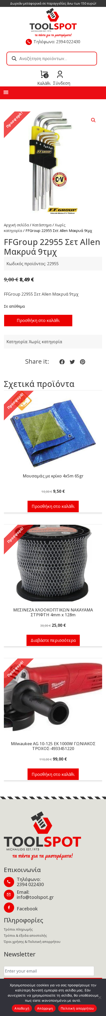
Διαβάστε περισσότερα (53, 640)
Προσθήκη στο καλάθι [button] (53, 506)
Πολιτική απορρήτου (77, 1008)
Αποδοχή (21, 1008)
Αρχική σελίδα (16, 224)
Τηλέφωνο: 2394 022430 (56, 41)
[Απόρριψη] (99, 997)
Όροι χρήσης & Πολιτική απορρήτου (32, 941)
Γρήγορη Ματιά (53, 432)
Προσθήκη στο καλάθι (38, 320)
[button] (93, 120)
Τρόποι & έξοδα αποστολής (25, 935)
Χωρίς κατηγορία (45, 341)
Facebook (27, 909)
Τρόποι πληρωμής (18, 929)
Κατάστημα (41, 224)
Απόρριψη (45, 1008)
